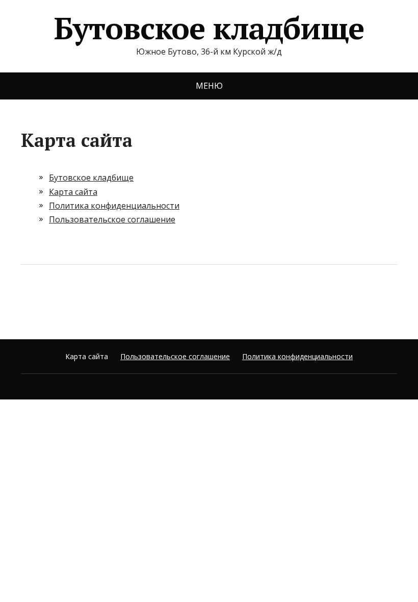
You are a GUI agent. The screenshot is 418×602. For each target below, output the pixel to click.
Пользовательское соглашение (112, 219)
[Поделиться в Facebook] (31, 298)
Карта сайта (73, 191)
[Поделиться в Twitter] (133, 298)
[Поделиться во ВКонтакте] (56, 298)
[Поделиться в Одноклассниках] (82, 298)
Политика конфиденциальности (114, 205)
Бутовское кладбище (209, 28)
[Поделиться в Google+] (107, 298)
